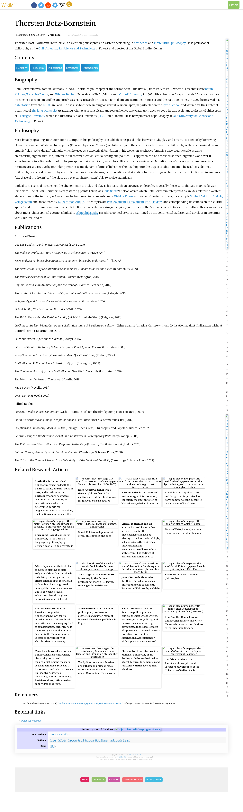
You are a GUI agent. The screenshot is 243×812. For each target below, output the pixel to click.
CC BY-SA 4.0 (121, 757)
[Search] (69, 4)
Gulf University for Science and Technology (66, 48)
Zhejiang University (45, 110)
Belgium (89, 740)
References (72, 67)
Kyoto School (171, 105)
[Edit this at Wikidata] (138, 729)
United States (101, 740)
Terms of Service (132, 779)
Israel (81, 740)
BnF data (62, 740)
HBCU (102, 116)
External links (90, 67)
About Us (114, 779)
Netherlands (116, 740)
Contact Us (98, 779)
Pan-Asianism (116, 202)
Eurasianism (135, 202)
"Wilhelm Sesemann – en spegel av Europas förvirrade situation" (90, 703)
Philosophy (38, 67)
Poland (126, 740)
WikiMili (9, 4)
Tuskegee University (31, 116)
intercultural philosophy (169, 43)
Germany (72, 740)
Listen (233, 4)
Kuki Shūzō (111, 191)
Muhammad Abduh (71, 202)
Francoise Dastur (37, 94)
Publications (55, 67)
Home (85, 779)
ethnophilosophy (87, 212)
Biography (21, 67)
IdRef (52, 746)
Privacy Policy (153, 779)
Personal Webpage (31, 720)
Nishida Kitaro (123, 196)
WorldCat (65, 734)
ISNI (52, 734)
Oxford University (130, 94)
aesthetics (141, 43)
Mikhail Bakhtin (201, 196)
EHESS (47, 105)
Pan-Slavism (153, 202)
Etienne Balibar (65, 94)
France (53, 740)
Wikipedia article (135, 754)
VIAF (57, 734)
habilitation (22, 105)
